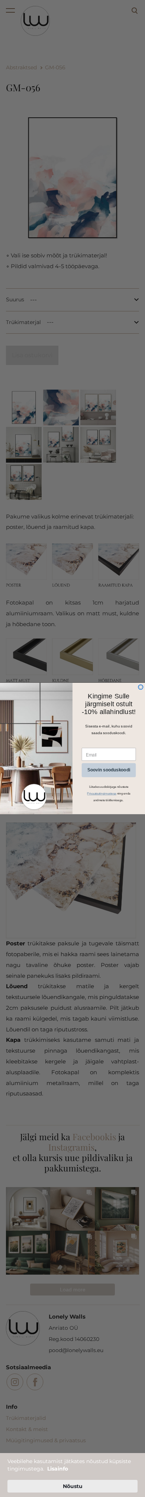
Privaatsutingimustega (101, 793)
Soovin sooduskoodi (108, 770)
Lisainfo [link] (57, 1468)
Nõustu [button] (73, 1486)
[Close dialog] (140, 687)
